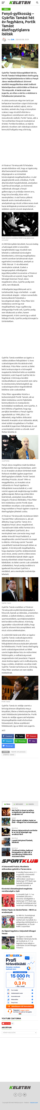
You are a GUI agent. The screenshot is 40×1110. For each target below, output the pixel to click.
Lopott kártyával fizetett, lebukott (22, 841)
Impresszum (34, 1102)
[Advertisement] (21, 147)
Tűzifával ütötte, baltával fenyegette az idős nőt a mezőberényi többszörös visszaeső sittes (22, 853)
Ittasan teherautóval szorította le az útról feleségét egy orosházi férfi (24, 832)
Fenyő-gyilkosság (18, 752)
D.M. (13, 39)
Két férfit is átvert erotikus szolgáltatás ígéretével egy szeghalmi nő (23, 812)
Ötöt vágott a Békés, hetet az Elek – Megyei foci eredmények (25, 821)
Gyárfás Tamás (8, 754)
